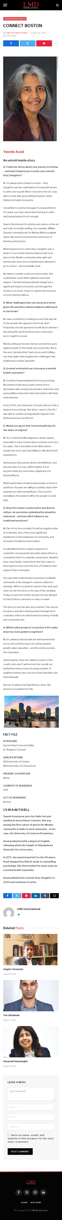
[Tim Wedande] (31, 995)
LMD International (17, 33)
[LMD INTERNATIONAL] (31, 5)
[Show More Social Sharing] (56, 43)
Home (24, 1202)
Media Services (40, 1210)
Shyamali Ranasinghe (15, 1061)
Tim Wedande (11, 1015)
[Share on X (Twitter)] (27, 43)
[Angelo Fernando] (31, 949)
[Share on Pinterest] (44, 43)
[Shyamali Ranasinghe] (31, 1041)
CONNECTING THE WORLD (14, 19)
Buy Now (36, 1202)
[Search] (57, 5)
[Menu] (5, 5)
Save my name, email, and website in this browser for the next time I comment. (31, 1138)
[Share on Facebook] (11, 43)
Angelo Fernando (13, 969)
